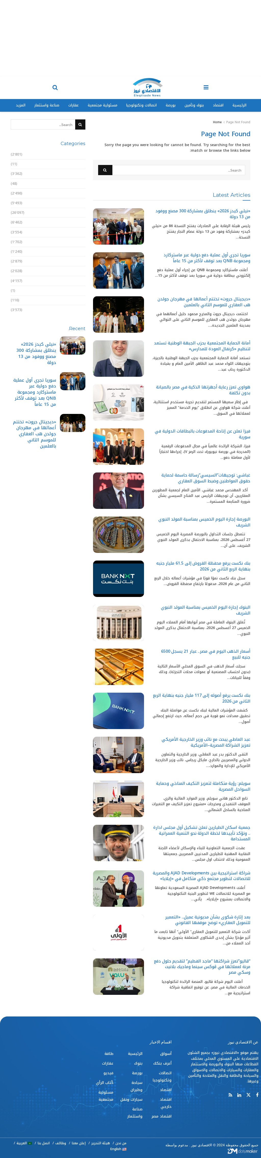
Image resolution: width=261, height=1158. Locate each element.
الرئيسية (239, 105)
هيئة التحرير (100, 1143)
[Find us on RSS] (230, 1095)
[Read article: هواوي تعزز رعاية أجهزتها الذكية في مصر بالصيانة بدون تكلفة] (118, 402)
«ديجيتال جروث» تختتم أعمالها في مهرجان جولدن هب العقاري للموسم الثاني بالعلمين (204, 302)
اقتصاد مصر (75, 203)
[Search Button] (55, 87)
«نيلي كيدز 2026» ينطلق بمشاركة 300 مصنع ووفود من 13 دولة (202, 213)
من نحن (120, 1143)
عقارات (73, 105)
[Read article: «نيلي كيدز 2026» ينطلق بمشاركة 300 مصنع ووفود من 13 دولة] (118, 226)
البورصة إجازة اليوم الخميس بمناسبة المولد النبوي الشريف (204, 522)
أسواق (79, 154)
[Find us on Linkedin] (239, 1095)
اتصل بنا (43, 1143)
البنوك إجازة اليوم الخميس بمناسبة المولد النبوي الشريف (205, 610)
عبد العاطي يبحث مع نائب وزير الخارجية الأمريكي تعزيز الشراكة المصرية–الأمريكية (206, 742)
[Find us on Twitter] (248, 1095)
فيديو (80, 290)
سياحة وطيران (73, 242)
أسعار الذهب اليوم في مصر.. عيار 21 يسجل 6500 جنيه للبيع (205, 654)
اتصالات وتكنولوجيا (141, 105)
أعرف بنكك (76, 164)
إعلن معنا (79, 1143)
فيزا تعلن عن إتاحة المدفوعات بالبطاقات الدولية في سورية (202, 434)
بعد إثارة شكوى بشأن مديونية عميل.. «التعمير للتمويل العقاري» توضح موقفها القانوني (207, 920)
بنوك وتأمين (194, 105)
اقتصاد (218, 105)
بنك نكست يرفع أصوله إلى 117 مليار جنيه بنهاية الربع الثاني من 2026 (201, 698)
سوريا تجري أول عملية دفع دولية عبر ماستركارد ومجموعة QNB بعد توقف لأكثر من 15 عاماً (207, 257)
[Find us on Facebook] (257, 1095)
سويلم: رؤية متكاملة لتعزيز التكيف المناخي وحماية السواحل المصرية (203, 786)
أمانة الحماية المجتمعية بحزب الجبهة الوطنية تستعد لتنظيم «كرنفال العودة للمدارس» (202, 346)
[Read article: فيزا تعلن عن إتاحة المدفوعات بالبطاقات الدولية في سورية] (118, 446)
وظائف (60, 1143)
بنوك (81, 222)
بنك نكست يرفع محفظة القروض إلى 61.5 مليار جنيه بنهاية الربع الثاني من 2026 (203, 566)
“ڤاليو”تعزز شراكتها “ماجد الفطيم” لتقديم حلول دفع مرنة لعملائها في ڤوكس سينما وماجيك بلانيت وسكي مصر (202, 966)
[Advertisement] (130, 38)
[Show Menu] (206, 87)
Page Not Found (238, 122)
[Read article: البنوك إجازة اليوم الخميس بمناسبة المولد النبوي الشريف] (118, 623)
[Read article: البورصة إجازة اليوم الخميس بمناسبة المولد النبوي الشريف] (118, 535)
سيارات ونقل (74, 251)
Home (217, 122)
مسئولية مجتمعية (102, 105)
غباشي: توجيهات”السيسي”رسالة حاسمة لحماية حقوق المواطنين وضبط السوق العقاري (205, 478)
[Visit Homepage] (147, 88)
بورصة (171, 105)
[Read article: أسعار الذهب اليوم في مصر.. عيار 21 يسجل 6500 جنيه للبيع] (118, 667)
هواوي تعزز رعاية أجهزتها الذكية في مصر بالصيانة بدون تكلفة (203, 390)
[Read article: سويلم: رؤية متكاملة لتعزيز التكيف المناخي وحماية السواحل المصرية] (118, 799)
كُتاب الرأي (76, 300)
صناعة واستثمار (46, 105)
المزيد (20, 105)
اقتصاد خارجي (73, 193)
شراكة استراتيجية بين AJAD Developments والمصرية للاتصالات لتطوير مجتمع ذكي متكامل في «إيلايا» (201, 876)
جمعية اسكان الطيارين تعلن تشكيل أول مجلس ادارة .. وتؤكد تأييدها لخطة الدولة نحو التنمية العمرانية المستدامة (201, 833)
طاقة (80, 271)
